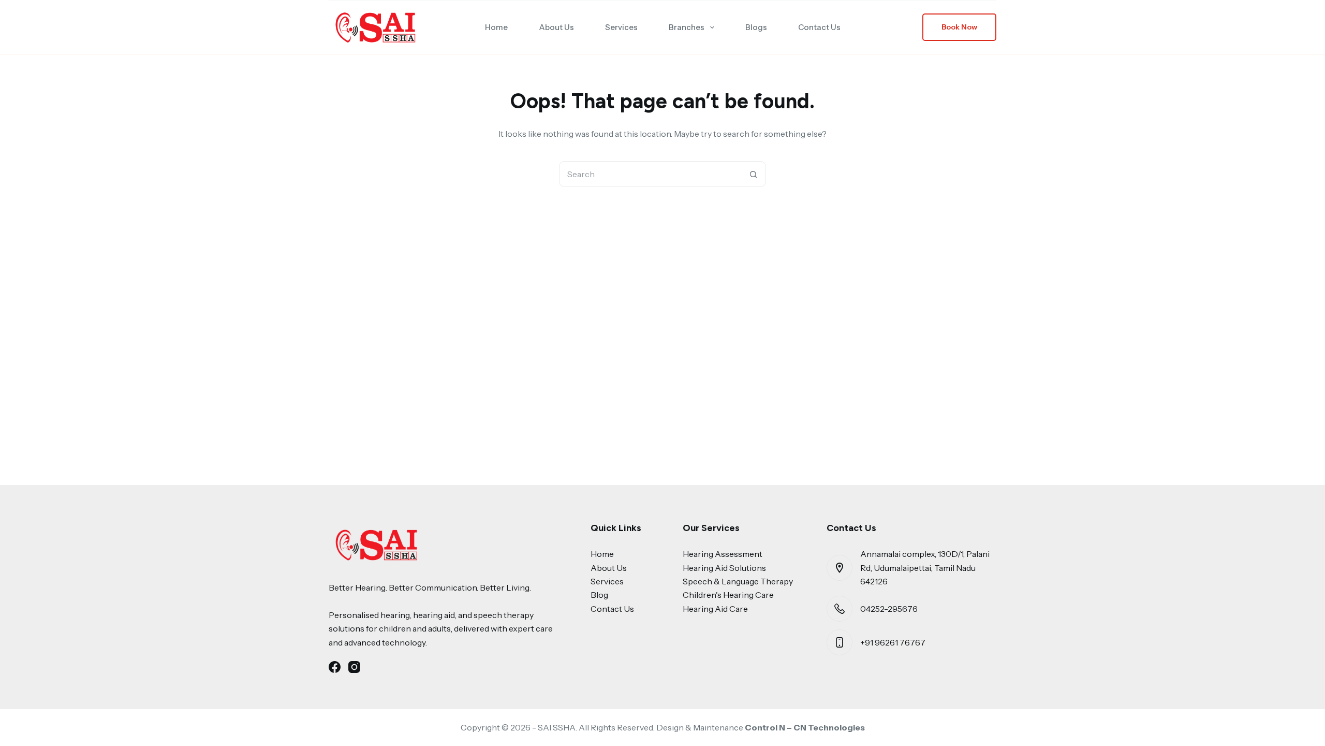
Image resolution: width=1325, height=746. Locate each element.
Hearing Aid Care (715, 609)
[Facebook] (335, 667)
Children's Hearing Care (728, 595)
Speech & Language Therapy (738, 581)
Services (621, 27)
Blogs (756, 27)
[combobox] (650, 174)
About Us (556, 27)
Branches (686, 27)
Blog (599, 595)
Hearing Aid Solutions (724, 568)
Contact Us (819, 27)
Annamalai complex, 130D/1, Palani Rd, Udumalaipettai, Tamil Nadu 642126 (925, 567)
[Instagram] (354, 667)
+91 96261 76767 (892, 642)
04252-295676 (889, 609)
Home (496, 27)
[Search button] (753, 174)
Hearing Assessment (722, 554)
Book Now (959, 27)
